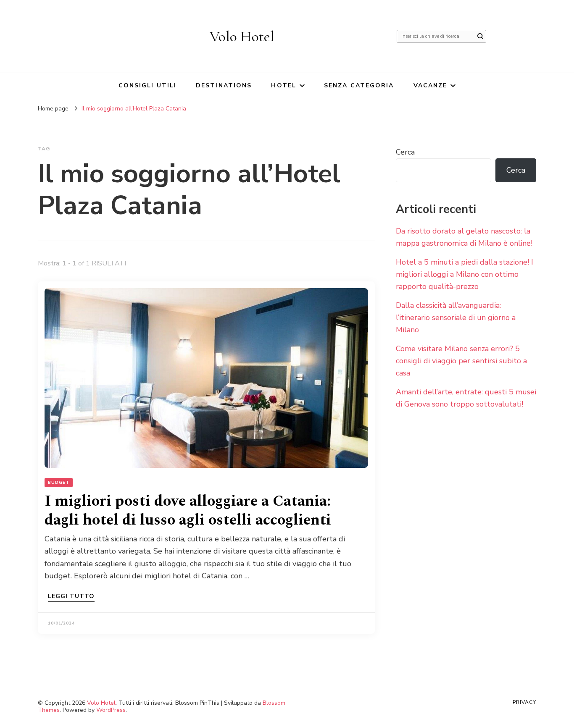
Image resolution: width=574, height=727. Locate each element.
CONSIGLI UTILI (147, 85)
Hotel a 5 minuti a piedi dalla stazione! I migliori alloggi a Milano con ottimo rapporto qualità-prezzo (464, 274)
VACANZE (430, 85)
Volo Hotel (242, 36)
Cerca (405, 152)
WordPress (111, 710)
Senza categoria (359, 85)
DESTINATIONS (224, 85)
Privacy (524, 702)
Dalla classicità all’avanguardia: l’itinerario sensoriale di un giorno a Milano (456, 317)
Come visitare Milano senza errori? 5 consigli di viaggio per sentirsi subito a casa (461, 361)
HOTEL (283, 85)
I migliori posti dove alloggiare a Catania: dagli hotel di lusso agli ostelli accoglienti (188, 511)
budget (58, 483)
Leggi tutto (71, 596)
